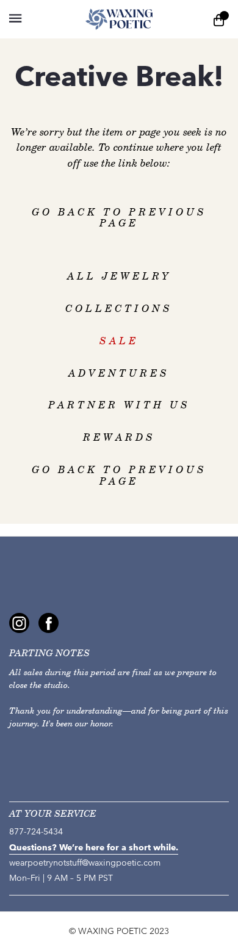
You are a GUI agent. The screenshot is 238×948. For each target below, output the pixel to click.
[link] (19, 623)
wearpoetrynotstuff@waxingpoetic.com (84, 863)
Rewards (119, 437)
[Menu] (36, 19)
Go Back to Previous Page (119, 218)
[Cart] (219, 19)
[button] (15, 18)
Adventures (119, 373)
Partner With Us (119, 405)
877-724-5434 (36, 832)
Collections (119, 308)
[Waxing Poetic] (119, 18)
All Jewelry (119, 276)
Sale (119, 341)
